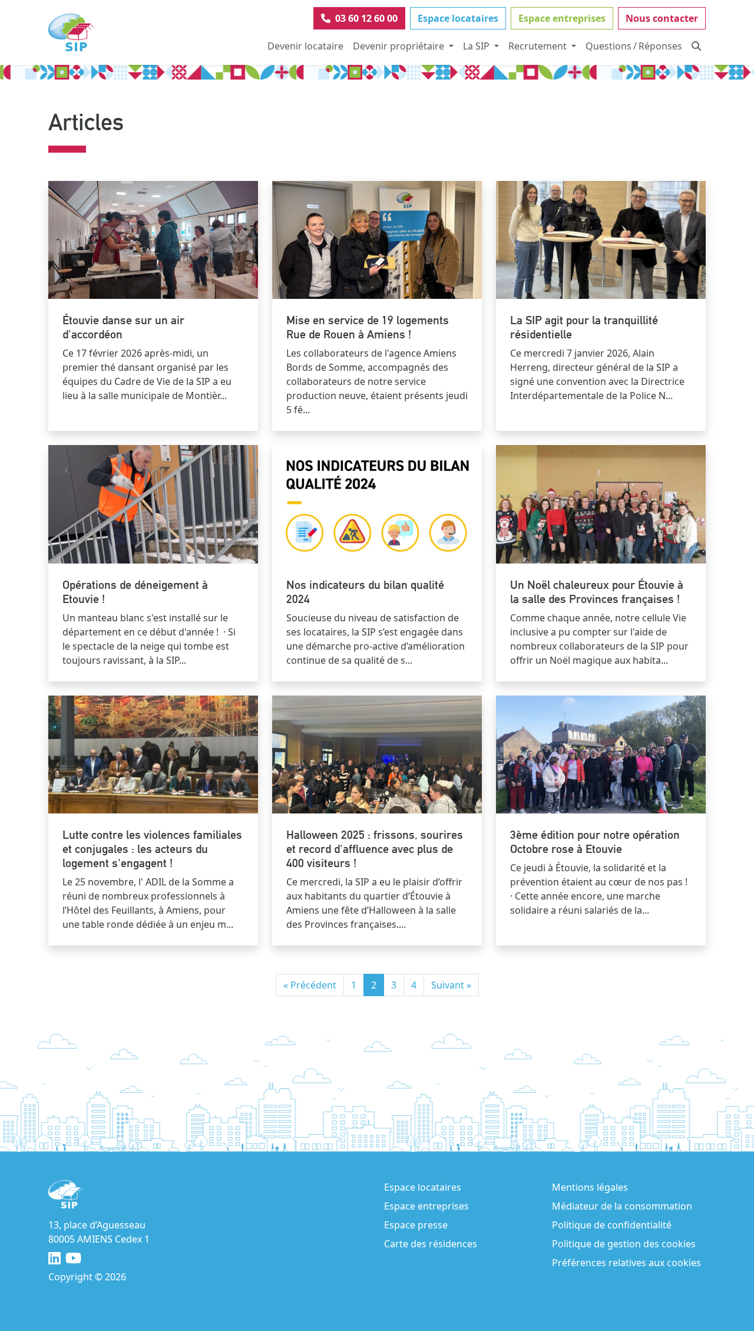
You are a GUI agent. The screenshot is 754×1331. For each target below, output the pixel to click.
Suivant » (451, 985)
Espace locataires (458, 18)
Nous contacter (662, 18)
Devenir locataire (305, 45)
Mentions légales (590, 1187)
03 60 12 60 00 (366, 18)
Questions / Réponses (634, 45)
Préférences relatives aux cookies (626, 1262)
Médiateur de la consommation (622, 1206)
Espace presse (416, 1224)
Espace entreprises (562, 18)
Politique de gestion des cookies (624, 1243)
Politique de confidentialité (612, 1224)
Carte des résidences (430, 1243)
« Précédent (309, 985)
